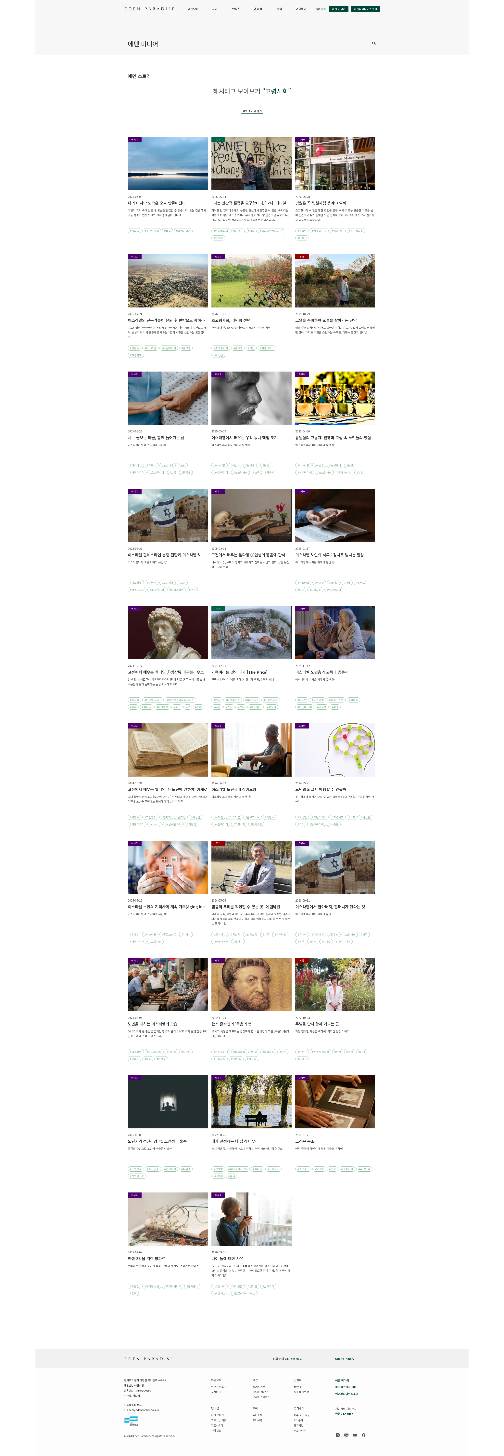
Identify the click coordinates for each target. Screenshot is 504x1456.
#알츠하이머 (316, 824)
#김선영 (251, 1059)
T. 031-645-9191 (133, 1405)
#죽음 (167, 231)
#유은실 (134, 1286)
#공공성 (302, 1059)
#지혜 (347, 583)
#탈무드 (360, 583)
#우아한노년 (152, 1286)
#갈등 (241, 707)
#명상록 (134, 700)
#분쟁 (360, 472)
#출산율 (171, 1052)
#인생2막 (236, 1059)
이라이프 (321, 9)
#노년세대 (167, 465)
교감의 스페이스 (261, 1397)
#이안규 (238, 231)
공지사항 (298, 1425)
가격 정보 (216, 1430)
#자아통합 (237, 1286)
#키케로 (134, 817)
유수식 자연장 (301, 1392)
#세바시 (238, 942)
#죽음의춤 (239, 1052)
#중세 (283, 1052)
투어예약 (257, 1420)
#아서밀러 (255, 707)
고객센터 (300, 9)
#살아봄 (252, 1286)
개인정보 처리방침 (346, 1409)
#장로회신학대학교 (244, 1293)
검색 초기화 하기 (252, 111)
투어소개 (257, 1415)
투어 (279, 9)
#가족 (229, 707)
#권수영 (218, 934)
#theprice (251, 700)
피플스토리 (217, 1425)
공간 (215, 9)
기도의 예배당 (260, 1392)
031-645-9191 (294, 1359)
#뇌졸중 (333, 824)
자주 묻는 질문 (302, 1415)
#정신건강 (153, 1169)
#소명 (349, 1052)
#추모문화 (364, 1169)
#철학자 (166, 817)
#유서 (231, 1176)
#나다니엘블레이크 (271, 231)
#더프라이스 (233, 700)
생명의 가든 (259, 1387)
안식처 (236, 9)
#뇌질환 (365, 817)
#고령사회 (136, 355)
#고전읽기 (150, 817)
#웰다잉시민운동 (238, 1169)
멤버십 (258, 9)
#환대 (335, 707)
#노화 (352, 817)
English (348, 1414)
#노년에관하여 (173, 824)
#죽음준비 (268, 1052)
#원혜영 (218, 1169)
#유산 (217, 707)
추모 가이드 (300, 1430)
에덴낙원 (193, 9)
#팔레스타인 (344, 472)
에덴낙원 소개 (218, 1387)
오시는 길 (216, 1392)
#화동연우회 (270, 700)
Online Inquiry (344, 1359)
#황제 (133, 707)
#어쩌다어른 (221, 942)
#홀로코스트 (336, 700)
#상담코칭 (251, 934)
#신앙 (361, 1052)
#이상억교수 (221, 1293)
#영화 (251, 231)
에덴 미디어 (339, 9)
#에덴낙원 (338, 231)
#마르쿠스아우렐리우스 (180, 700)
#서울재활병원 (320, 1052)
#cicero (154, 824)
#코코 (332, 1169)
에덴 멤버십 (217, 1415)
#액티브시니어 (172, 1286)
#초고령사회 (152, 231)
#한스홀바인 (221, 1052)
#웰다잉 (134, 231)
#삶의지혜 (268, 1286)
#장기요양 (256, 824)
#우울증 (186, 1169)
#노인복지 (136, 1169)
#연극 (217, 700)
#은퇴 (133, 1293)
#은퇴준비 (192, 1286)
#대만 (251, 348)
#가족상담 (234, 934)
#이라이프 (162, 707)
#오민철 (302, 817)
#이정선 (302, 238)
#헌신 (337, 1052)
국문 (337, 1414)
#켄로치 (218, 238)
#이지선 (302, 1052)
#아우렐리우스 (153, 700)
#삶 (188, 707)
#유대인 (333, 583)
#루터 (253, 1052)
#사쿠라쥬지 (319, 231)
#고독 (172, 472)
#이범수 (134, 348)
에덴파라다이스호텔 (365, 9)
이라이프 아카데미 (346, 1387)
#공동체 (186, 472)
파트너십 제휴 (218, 1420)
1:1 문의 (298, 1420)
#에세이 (218, 1176)
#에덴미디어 (183, 231)
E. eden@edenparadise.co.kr (141, 1410)
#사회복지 (170, 1169)
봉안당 (297, 1387)
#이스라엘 (150, 348)
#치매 (300, 824)
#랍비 (312, 942)
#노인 (182, 465)
